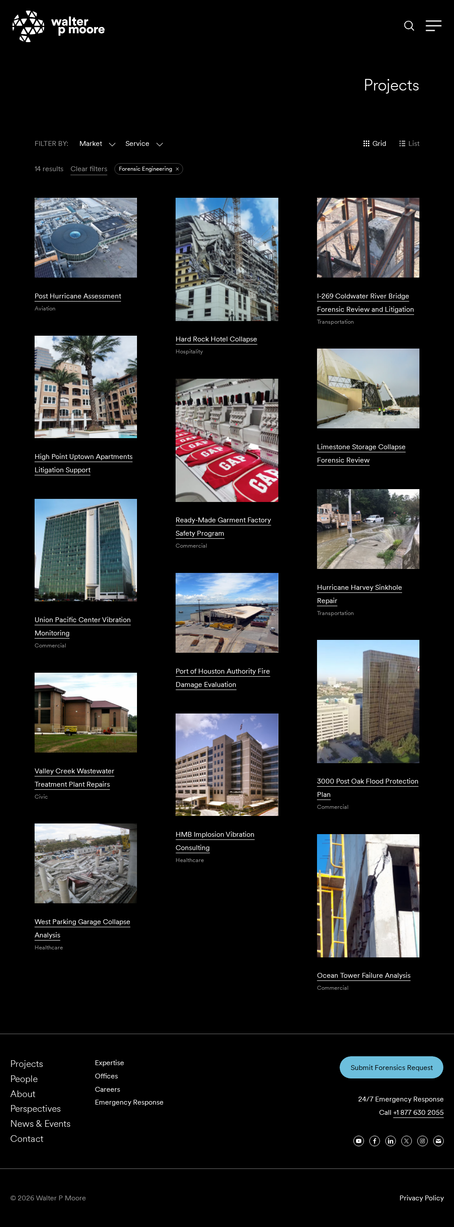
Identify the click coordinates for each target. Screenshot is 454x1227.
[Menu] (434, 26)
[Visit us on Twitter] (406, 1141)
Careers (107, 1089)
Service (137, 143)
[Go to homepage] (58, 26)
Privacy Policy (421, 1198)
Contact (26, 1138)
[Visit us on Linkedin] (390, 1141)
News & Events (40, 1123)
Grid (379, 143)
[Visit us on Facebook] (374, 1141)
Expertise (109, 1062)
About (22, 1093)
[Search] (409, 25)
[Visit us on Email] (438, 1141)
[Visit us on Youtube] (358, 1141)
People (24, 1078)
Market (90, 143)
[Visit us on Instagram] (422, 1141)
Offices (106, 1076)
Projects (26, 1063)
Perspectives (35, 1108)
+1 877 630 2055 (418, 1112)
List (413, 143)
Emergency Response (129, 1102)
